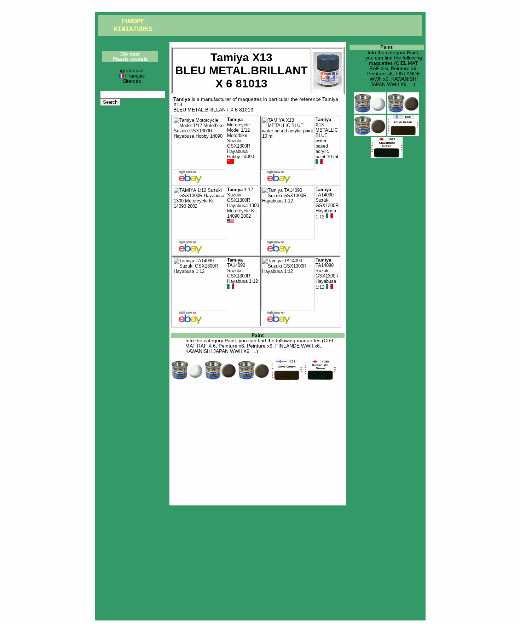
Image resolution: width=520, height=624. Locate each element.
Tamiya (181, 99)
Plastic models (130, 59)
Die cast (130, 54)
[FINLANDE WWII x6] (287, 379)
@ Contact (132, 70)
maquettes (250, 99)
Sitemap (132, 81)
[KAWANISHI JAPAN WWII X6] (320, 379)
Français (134, 76)
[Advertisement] (257, 441)
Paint (258, 335)
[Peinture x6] (220, 379)
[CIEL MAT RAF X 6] (187, 379)
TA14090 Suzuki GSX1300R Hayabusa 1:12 (327, 203)
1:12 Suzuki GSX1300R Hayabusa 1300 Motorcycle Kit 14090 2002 (243, 203)
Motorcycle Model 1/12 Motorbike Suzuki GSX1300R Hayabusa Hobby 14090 (240, 138)
